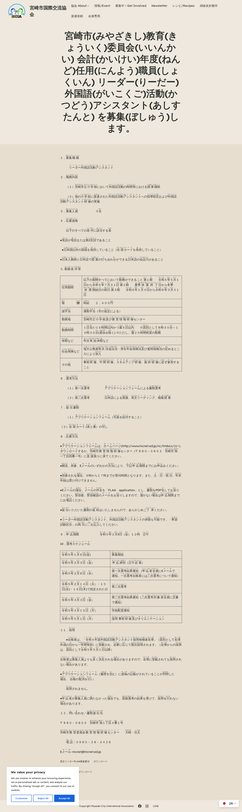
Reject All (43, 798)
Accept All (64, 798)
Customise (21, 798)
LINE (156, 806)
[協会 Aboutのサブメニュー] (88, 6)
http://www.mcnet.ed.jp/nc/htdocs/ (148, 446)
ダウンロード (100, 761)
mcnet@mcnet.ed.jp (86, 752)
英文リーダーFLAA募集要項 (74, 761)
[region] (43, 786)
